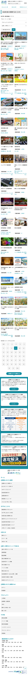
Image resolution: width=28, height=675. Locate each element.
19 (7, 356)
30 (3, 364)
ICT (21, 233)
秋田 (15, 642)
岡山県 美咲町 (3, 313)
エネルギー (22, 69)
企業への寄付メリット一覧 (7, 549)
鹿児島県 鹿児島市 (4, 230)
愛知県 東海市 (17, 113)
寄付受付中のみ (6, 29)
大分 (14, 667)
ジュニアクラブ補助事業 (6, 165)
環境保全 (7, 49)
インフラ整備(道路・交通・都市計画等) (21, 93)
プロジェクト (5, 595)
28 (19, 360)
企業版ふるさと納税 (7, 480)
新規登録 (3, 590)
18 (3, 356)
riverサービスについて (6, 489)
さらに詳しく (14, 389)
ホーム (3, 477)
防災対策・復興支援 (4, 132)
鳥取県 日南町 (3, 46)
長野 (17, 650)
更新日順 (12, 16)
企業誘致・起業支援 (6, 601)
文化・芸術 (16, 151)
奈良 (17, 657)
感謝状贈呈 (4, 552)
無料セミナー (4, 535)
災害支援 (22, 213)
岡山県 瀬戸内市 (18, 89)
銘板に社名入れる (5, 570)
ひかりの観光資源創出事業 (6, 247)
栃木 (6, 646)
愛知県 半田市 (17, 290)
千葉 (14, 646)
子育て (6, 70)
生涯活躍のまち (3, 151)
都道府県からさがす (7, 639)
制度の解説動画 (5, 624)
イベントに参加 (5, 567)
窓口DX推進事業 (18, 228)
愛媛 (23, 661)
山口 (14, 661)
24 (3, 360)
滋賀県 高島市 (3, 68)
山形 (18, 642)
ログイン (3, 587)
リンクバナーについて (6, 627)
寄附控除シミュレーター (7, 498)
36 (9, 368)
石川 (8, 650)
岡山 (8, 661)
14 (11, 352)
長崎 (8, 667)
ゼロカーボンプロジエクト (20, 63)
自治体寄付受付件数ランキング (8, 521)
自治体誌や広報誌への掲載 (7, 577)
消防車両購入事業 (4, 128)
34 (19, 364)
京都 (8, 657)
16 (19, 352)
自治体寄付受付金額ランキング (8, 525)
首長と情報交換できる (6, 558)
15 (15, 352)
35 (23, 364)
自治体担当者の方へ (6, 492)
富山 (6, 650)
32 (11, 364)
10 (19, 348)
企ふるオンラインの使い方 (7, 486)
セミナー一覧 (4, 538)
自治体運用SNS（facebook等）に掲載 (9, 574)
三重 (3, 657)
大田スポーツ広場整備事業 (6, 188)
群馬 (8, 646)
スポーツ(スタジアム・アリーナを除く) (7, 93)
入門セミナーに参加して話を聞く (8, 528)
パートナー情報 (5, 621)
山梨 (14, 650)
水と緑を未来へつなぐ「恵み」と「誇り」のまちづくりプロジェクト (7, 65)
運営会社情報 (4, 618)
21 (15, 356)
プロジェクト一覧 (4, 7)
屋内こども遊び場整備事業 (20, 188)
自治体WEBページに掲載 (7, 561)
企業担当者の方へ (5, 495)
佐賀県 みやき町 (4, 88)
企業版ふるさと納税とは (7, 483)
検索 (14, 29)
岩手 (9, 642)
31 (7, 364)
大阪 (11, 657)
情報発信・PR (21, 48)
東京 (17, 646)
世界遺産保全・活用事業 (6, 228)
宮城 (12, 642)
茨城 (3, 646)
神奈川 (20, 646)
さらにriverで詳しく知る (7, 501)
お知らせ (3, 532)
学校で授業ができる (6, 564)
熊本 (11, 667)
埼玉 (11, 646)
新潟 (3, 650)
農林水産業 (16, 49)
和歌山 (20, 657)
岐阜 (20, 650)
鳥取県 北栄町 (17, 46)
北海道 (3, 642)
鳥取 (3, 661)
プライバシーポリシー (6, 630)
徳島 (17, 661)
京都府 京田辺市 (18, 67)
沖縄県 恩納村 (3, 112)
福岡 (3, 667)
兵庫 (14, 657)
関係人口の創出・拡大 (5, 48)
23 (23, 356)
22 (19, 356)
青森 (6, 642)
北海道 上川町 (17, 271)
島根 (6, 661)
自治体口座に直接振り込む (7, 515)
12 (3, 352)
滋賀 (6, 657)
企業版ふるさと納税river (8, 584)
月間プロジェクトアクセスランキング (9, 518)
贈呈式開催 (4, 555)
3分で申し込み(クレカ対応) (7, 512)
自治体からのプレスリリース (7, 580)
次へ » (18, 368)
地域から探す (14, 7)
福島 (21, 642)
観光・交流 (3, 49)
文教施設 (22, 192)
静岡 (23, 650)
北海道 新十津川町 (4, 291)
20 (11, 356)
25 (7, 360)
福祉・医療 (23, 132)
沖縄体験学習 (17, 146)
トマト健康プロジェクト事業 (7, 146)
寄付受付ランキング (23, 7)
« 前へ (4, 344)
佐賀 (6, 667)
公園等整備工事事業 (19, 287)
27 (15, 360)
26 (11, 360)
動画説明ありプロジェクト (7, 509)
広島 (11, 661)
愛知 (3, 652)
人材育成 (9, 112)
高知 (3, 663)
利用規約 (3, 633)
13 (7, 352)
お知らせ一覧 (4, 541)
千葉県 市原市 (17, 213)
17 (23, 352)
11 (23, 348)
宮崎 (17, 667)
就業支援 (10, 291)
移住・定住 (24, 89)
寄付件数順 (7, 16)
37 (13, 368)
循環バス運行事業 (18, 247)
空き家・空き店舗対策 (18, 314)
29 (23, 360)
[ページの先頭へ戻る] (25, 668)
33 (15, 364)
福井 (11, 650)
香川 (20, 661)
